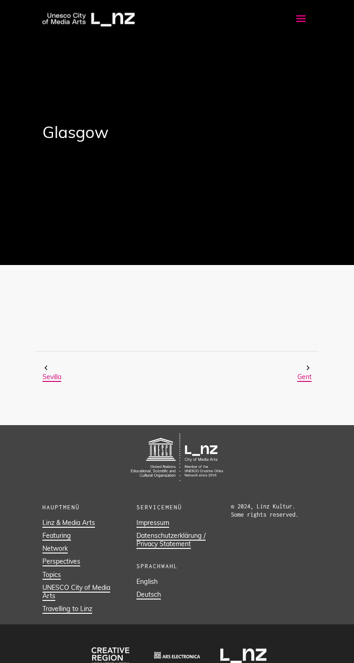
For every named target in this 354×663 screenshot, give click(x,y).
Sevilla (51, 377)
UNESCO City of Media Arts (76, 591)
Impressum (152, 523)
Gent (304, 377)
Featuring (56, 535)
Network (55, 548)
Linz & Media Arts (68, 523)
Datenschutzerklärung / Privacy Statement (171, 539)
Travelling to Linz (67, 609)
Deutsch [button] (148, 594)
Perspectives (61, 561)
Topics (51, 575)
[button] (301, 18)
